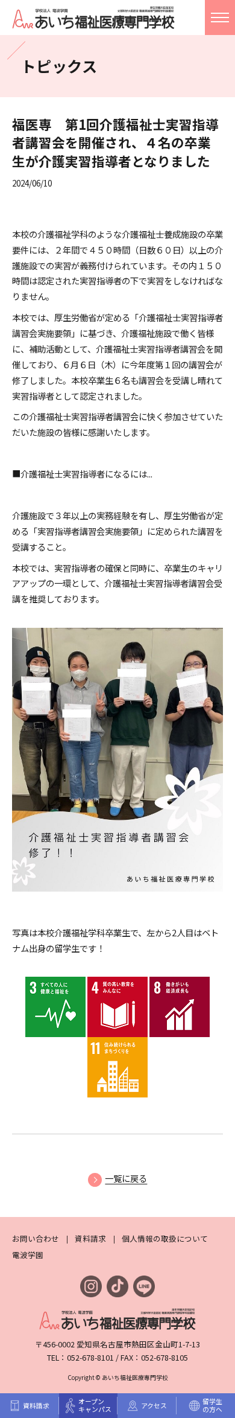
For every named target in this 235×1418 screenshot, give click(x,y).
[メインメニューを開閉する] (220, 17)
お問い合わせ (35, 1238)
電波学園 (27, 1254)
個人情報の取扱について (165, 1238)
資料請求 (90, 1238)
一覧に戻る (126, 1178)
